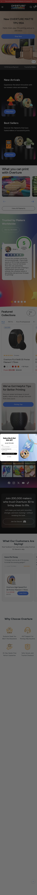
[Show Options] (16, 451)
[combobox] (9, 451)
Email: (2, 445)
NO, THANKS (9, 456)
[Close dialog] (36, 435)
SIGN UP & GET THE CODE (9, 453)
